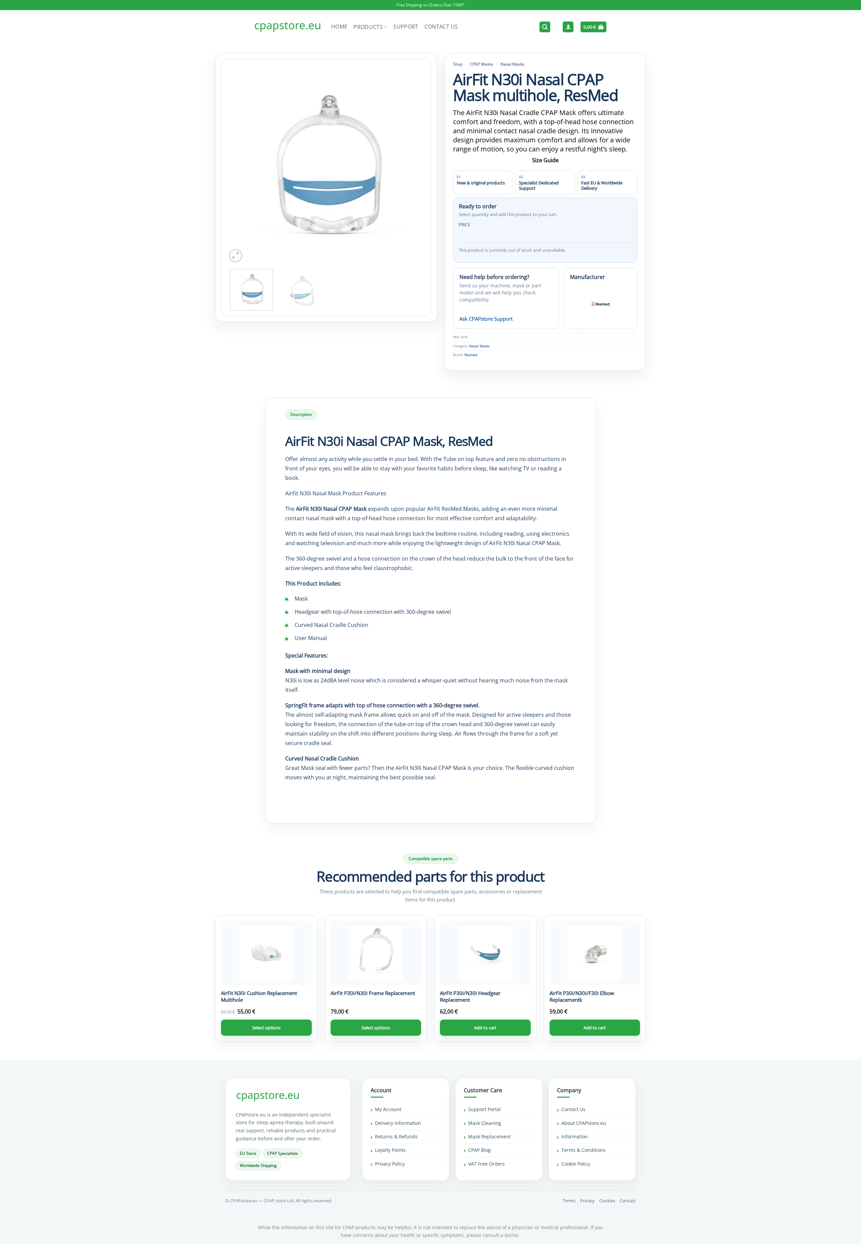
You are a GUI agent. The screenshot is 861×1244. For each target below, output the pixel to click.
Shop (457, 64)
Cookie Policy (575, 1164)
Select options (266, 1028)
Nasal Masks (512, 64)
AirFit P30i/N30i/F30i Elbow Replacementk (582, 996)
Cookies (607, 1201)
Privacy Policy (390, 1164)
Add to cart (485, 1028)
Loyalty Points (390, 1150)
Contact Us (441, 26)
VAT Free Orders (486, 1164)
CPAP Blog (479, 1150)
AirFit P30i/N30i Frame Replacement (373, 993)
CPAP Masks (481, 64)
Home (339, 26)
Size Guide (545, 160)
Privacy (587, 1201)
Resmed (470, 355)
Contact (628, 1201)
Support (405, 26)
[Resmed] (600, 303)
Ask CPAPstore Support (486, 318)
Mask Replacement (489, 1136)
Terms (569, 1201)
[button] (544, 27)
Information (574, 1136)
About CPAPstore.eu (583, 1123)
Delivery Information (398, 1123)
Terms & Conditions (583, 1150)
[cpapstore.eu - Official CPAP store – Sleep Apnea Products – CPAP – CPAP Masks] (287, 27)
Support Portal (484, 1109)
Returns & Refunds (396, 1136)
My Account (388, 1109)
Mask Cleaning (484, 1123)
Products (368, 27)
